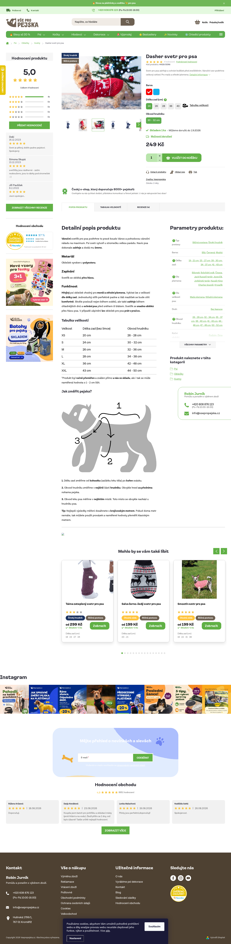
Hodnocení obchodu (115, 784)
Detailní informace (199, 74)
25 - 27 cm (205, 260)
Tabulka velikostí (199, 105)
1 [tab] (122, 653)
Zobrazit (99, 626)
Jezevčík (217, 276)
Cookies (66, 908)
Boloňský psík (207, 272)
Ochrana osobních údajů (75, 903)
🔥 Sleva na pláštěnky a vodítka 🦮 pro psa (114, 3)
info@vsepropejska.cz (206, 413)
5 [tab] (133, 653)
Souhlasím (154, 926)
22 (182, 637)
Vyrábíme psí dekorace (129, 882)
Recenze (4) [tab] (143, 207)
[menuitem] (20, 34)
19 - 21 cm (194, 260)
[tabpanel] (87, 601)
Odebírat (143, 757)
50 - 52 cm (217, 325)
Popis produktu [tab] (78, 207)
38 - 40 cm (200, 321)
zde (108, 931)
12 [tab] (153, 653)
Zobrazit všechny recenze (29, 207)
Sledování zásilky (126, 898)
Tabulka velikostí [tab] (110, 207)
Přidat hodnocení (29, 125)
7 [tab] (139, 653)
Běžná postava (199, 242)
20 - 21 (125, 637)
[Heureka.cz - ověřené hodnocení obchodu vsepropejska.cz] (29, 241)
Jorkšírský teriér (202, 280)
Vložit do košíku (184, 157)
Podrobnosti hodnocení (186, 62)
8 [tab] (142, 653)
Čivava (218, 272)
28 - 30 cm (216, 260)
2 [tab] (125, 653)
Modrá (219, 252)
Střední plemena (214, 297)
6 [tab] (136, 653)
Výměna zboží (69, 876)
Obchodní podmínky (73, 898)
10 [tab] (147, 653)
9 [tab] (145, 653)
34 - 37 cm (206, 264)
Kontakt (35, 10)
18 (67, 637)
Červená (210, 252)
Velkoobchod (69, 914)
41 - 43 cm (217, 264)
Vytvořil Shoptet (217, 937)
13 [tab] (156, 653)
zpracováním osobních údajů (131, 765)
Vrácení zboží (69, 887)
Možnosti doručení (161, 136)
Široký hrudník (215, 242)
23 (70, 637)
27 (75, 637)
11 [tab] (150, 653)
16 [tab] (164, 653)
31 (186, 637)
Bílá (204, 252)
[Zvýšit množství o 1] (159, 155)
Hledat (128, 22)
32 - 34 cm (209, 317)
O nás (119, 876)
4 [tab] (130, 653)
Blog (118, 892)
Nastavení (75, 938)
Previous (216, 551)
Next (224, 551)
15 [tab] (161, 653)
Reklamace (67, 882)
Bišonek (196, 272)
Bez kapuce (217, 309)
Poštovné (16, 10)
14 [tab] (159, 653)
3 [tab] (128, 653)
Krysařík (218, 284)
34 (78, 637)
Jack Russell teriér (203, 276)
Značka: (156, 179)
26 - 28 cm (197, 317)
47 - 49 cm (205, 325)
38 (190, 637)
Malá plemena (197, 297)
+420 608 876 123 (203, 404)
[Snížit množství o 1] (159, 160)
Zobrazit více (115, 830)
